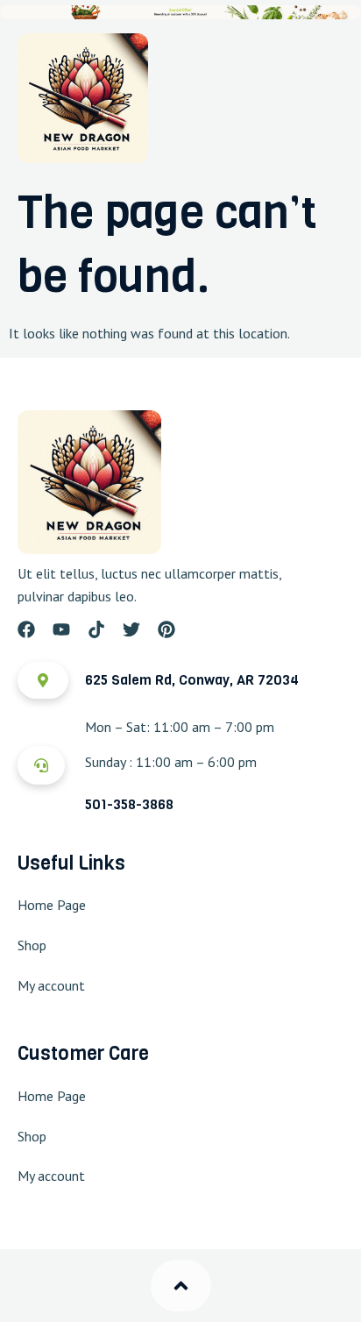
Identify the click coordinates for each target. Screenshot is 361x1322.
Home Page (52, 904)
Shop (32, 945)
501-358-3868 (129, 804)
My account (51, 985)
